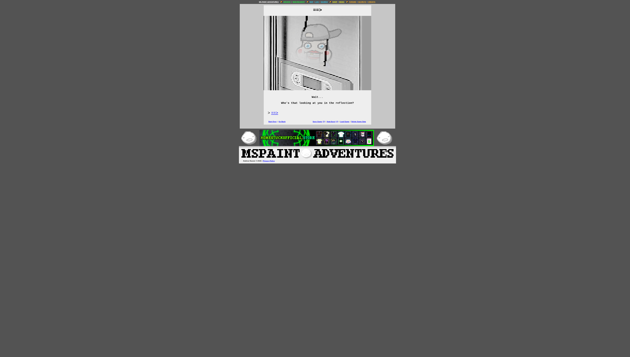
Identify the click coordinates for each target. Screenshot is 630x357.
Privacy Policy (269, 161)
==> (274, 112)
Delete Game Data (358, 121)
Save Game (317, 121)
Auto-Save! (331, 121)
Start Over (272, 121)
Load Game (344, 121)
